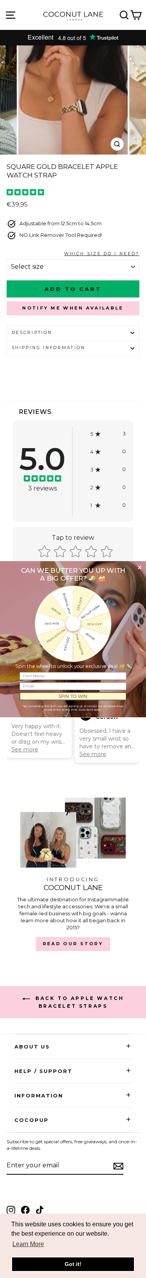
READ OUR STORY (73, 943)
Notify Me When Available (72, 308)
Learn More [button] (28, 1244)
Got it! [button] (73, 1264)
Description (32, 332)
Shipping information (48, 347)
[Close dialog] (139, 567)
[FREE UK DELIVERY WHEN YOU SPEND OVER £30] (73, 38)
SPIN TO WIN (73, 696)
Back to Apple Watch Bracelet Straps (78, 1002)
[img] (25, 193)
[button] (108, 433)
